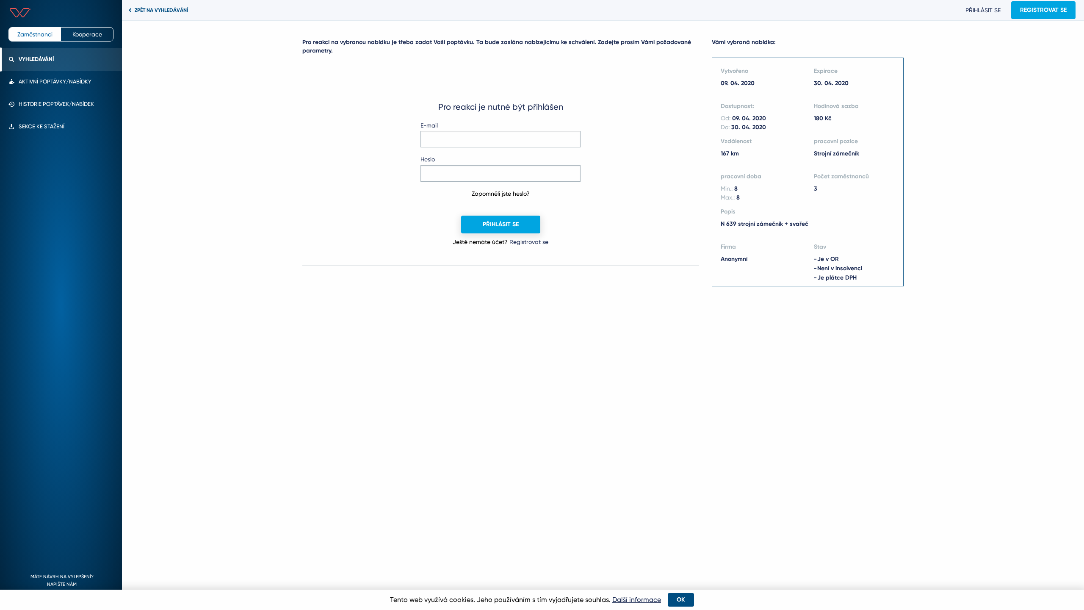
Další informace (636, 600)
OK (681, 599)
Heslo (427, 159)
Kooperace (87, 34)
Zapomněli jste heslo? (501, 193)
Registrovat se (1043, 10)
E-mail (429, 125)
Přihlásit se (983, 10)
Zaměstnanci (35, 34)
